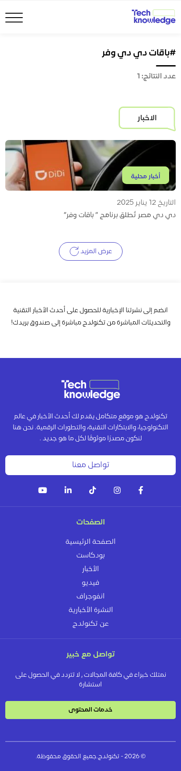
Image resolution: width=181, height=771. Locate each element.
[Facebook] (140, 491)
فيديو (90, 583)
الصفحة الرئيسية (90, 542)
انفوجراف (90, 596)
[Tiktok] (92, 491)
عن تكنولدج (90, 623)
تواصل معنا (90, 465)
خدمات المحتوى (90, 710)
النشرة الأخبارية (91, 610)
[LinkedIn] (68, 491)
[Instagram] (117, 491)
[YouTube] (42, 491)
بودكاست (90, 555)
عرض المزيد (95, 251)
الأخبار (90, 569)
